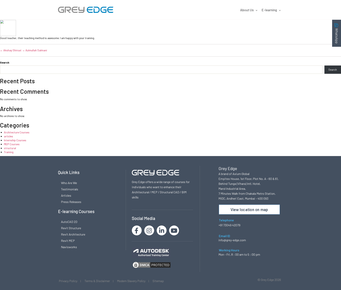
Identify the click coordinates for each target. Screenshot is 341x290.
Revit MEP (68, 240)
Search (4, 62)
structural (10, 148)
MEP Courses (12, 144)
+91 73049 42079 (229, 225)
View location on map (249, 209)
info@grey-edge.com (232, 240)
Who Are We (69, 183)
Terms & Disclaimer (97, 281)
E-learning (269, 10)
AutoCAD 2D (69, 222)
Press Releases (71, 202)
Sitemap (158, 281)
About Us (247, 10)
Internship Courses (15, 140)
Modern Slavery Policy (131, 281)
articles (8, 136)
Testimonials (69, 189)
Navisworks (69, 247)
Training (8, 152)
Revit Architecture (73, 234)
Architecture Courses (16, 132)
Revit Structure (71, 228)
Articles (66, 195)
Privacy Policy (68, 281)
